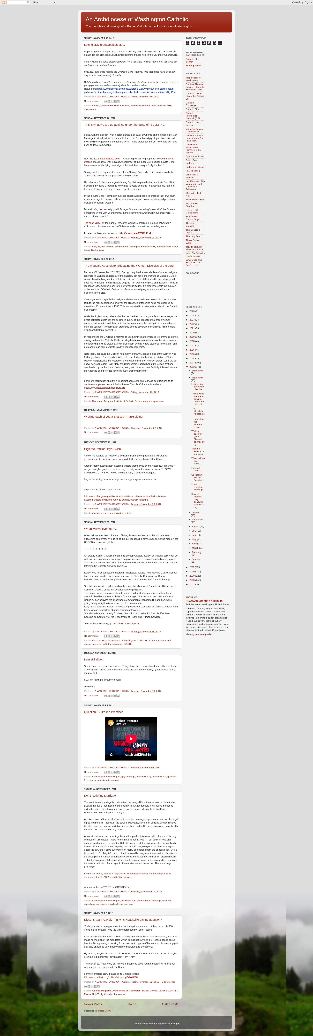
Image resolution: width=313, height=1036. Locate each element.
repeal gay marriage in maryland (103, 780)
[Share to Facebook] (115, 101)
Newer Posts (93, 1004)
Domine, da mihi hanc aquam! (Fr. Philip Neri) (195, 138)
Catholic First (192, 109)
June (195, 535)
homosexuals (164, 246)
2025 (192, 311)
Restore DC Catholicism (192, 211)
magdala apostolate (153, 401)
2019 (192, 337)
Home (132, 1004)
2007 (192, 584)
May (194, 539)
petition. (129, 513)
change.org (98, 513)
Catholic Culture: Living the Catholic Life (195, 96)
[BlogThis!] (108, 101)
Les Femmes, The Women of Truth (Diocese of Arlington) (195, 185)
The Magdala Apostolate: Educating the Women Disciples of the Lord (129, 265)
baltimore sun (128, 900)
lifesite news (97, 250)
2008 (192, 580)
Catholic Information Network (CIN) (193, 116)
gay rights (135, 246)
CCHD (140, 640)
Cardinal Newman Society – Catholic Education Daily (195, 87)
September (197, 519)
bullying (96, 246)
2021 (192, 328)
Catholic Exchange (191, 104)
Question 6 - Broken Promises (103, 712)
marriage (156, 900)
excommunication (114, 513)
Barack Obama (149, 990)
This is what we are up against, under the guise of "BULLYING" (125, 124)
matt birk (166, 900)
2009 (192, 576)
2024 (192, 315)
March (195, 548)
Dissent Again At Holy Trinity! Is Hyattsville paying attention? (123, 919)
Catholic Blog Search (192, 60)
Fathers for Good (195, 167)
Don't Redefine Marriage (100, 795)
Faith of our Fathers (192, 161)
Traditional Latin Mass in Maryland (195, 248)
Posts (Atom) (105, 1011)
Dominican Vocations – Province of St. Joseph (193, 148)
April (194, 543)
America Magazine (101, 990)
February (196, 552)
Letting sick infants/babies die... (104, 44)
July (194, 531)
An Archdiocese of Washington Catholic (137, 19)
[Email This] (105, 101)
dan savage (107, 246)
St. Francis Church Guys (192, 217)
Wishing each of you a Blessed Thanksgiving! (113, 416)
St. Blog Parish (193, 65)
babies (95, 105)
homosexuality (148, 246)
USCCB (128, 644)
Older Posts (170, 1004)
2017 (192, 345)
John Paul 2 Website (192, 176)
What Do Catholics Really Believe (195, 254)
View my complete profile (199, 634)
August (196, 526)
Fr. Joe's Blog (193, 171)
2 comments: (168, 982)
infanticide (136, 105)
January (196, 559)
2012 (192, 367)
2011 (192, 567)
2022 (192, 324)
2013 (192, 362)
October (196, 512)
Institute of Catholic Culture (128, 401)
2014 (192, 358)
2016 (192, 350)
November (197, 378)
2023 (192, 320)
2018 (192, 341)
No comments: (92, 101)
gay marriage (121, 246)
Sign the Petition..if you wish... (103, 449)
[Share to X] (111, 101)
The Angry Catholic (191, 224)
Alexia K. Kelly (99, 640)
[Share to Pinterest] (118, 101)
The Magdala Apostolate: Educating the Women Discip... (198, 417)
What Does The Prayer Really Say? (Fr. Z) (194, 262)
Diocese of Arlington (102, 401)
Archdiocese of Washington (122, 640)
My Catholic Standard (192, 204)
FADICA (149, 640)
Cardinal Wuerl (166, 990)
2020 (192, 332)
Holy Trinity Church (102, 994)
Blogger (175, 1023)
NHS (169, 105)
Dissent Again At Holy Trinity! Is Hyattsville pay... (197, 501)
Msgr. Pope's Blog (195, 199)
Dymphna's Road (195, 156)
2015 (192, 354)
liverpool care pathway (153, 105)
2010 (192, 571)
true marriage (126, 904)
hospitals (124, 105)
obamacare (90, 109)
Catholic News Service (193, 123)
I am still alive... (94, 659)
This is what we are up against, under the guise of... (197, 399)
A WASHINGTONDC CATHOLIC (206, 601)
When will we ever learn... (101, 528)
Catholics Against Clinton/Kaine (194, 130)
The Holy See (193, 236)
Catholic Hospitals (109, 105)
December (197, 370)
